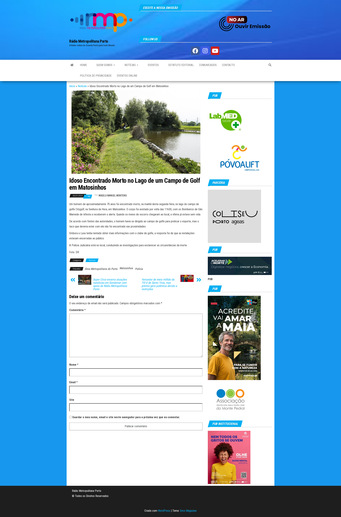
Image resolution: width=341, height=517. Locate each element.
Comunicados (208, 65)
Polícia (139, 269)
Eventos (153, 65)
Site (71, 400)
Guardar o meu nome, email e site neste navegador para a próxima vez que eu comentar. (126, 417)
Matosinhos (126, 268)
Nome (73, 364)
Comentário (77, 310)
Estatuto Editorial (181, 65)
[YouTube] (215, 50)
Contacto (228, 65)
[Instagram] (205, 50)
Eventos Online (127, 75)
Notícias (130, 65)
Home (83, 65)
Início (72, 86)
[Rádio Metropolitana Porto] (72, 65)
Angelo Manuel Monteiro (113, 195)
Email (73, 382)
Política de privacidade (96, 75)
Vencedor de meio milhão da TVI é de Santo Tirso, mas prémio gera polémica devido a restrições (159, 284)
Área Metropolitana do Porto (101, 269)
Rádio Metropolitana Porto (88, 41)
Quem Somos (104, 65)
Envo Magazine (188, 510)
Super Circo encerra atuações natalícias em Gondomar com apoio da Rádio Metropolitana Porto (110, 284)
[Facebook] (195, 50)
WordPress (164, 510)
